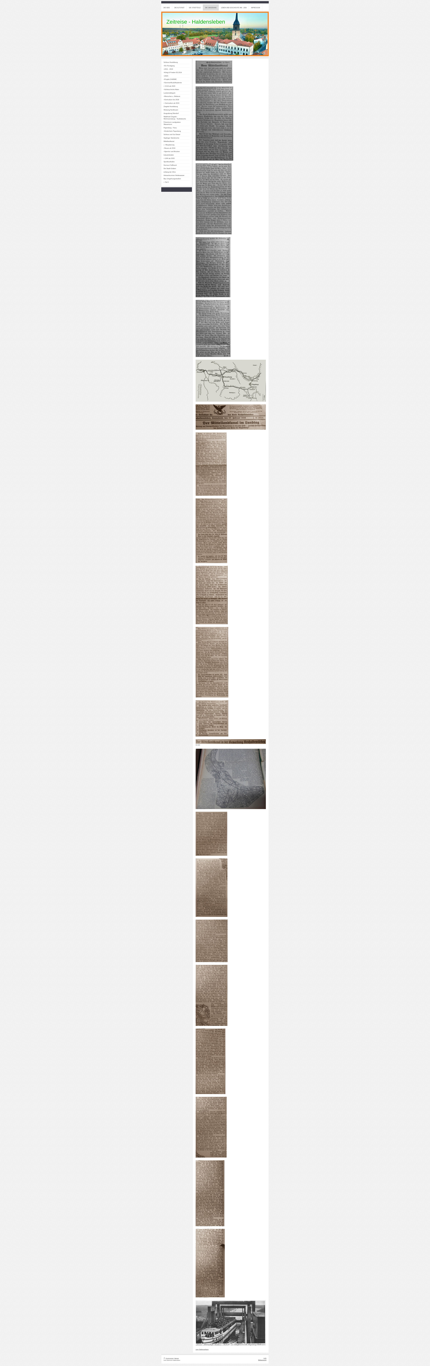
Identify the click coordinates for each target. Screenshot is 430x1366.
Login (264, 1358)
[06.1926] (231, 741)
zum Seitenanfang (202, 1349)
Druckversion (170, 1358)
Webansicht (262, 1360)
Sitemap (176, 1358)
